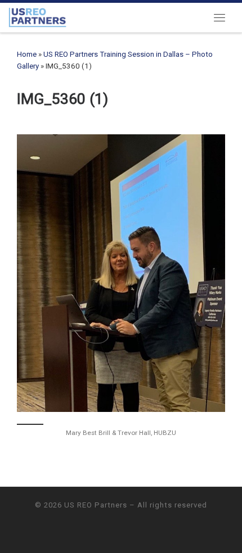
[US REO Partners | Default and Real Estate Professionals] (37, 17)
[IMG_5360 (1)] (121, 272)
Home (27, 54)
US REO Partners (95, 505)
